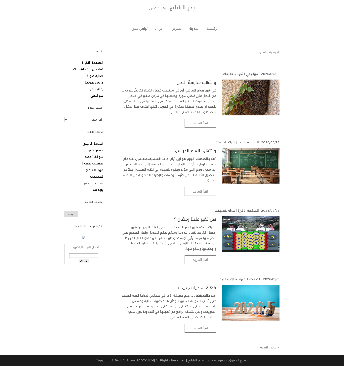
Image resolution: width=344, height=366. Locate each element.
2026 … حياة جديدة (197, 287)
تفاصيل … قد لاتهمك (88, 69)
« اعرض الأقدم (270, 347)
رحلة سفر (96, 89)
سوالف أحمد (94, 157)
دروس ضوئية (94, 82)
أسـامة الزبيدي (92, 144)
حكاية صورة (95, 76)
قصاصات (96, 176)
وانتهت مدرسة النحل (196, 82)
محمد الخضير (93, 183)
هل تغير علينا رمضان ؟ (195, 219)
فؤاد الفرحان (94, 170)
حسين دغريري (93, 150)
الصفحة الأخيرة (248, 142)
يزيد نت (98, 190)
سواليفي (252, 74)
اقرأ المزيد (200, 123)
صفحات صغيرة (92, 163)
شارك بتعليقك (233, 74)
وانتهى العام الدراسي (195, 151)
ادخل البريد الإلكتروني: (84, 247)
